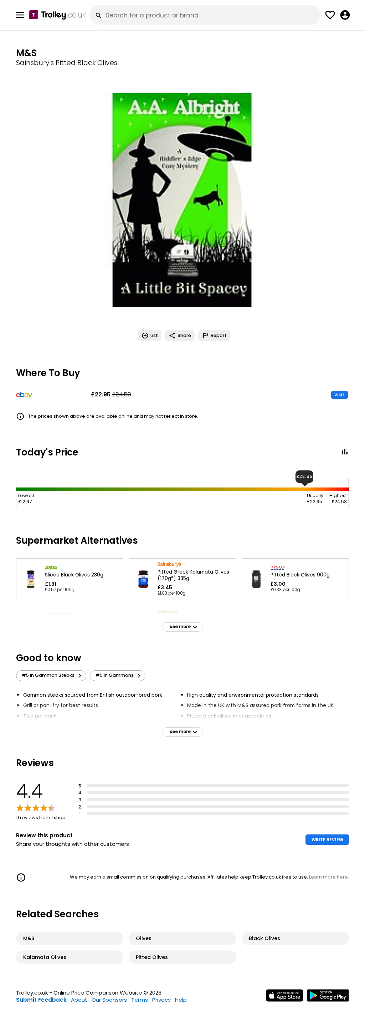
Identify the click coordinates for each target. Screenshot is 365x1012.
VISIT (339, 394)
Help (181, 999)
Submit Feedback (41, 999)
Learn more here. (329, 877)
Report (219, 335)
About (79, 999)
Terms (139, 999)
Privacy (161, 999)
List (154, 335)
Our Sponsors (109, 999)
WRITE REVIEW (327, 840)
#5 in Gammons (115, 675)
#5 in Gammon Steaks (48, 675)
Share (184, 335)
